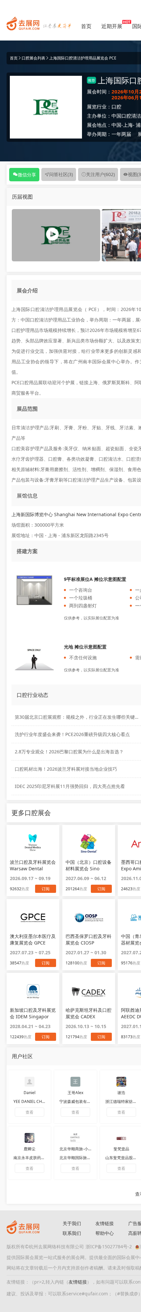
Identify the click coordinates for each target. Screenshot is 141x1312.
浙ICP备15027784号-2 (109, 1246)
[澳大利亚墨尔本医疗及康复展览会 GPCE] (33, 917)
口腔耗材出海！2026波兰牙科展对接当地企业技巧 (66, 769)
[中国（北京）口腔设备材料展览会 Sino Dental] (89, 843)
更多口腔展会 (31, 812)
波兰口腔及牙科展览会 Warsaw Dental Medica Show (33, 865)
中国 (116, 125)
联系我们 (72, 1233)
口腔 (116, 106)
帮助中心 (104, 1233)
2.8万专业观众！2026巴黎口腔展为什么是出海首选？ (69, 751)
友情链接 (104, 1223)
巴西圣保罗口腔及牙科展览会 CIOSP (88, 939)
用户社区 (22, 1056)
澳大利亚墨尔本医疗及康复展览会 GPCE (33, 939)
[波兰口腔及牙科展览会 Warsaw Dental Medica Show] (33, 843)
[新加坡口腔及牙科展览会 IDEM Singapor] (33, 991)
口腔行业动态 (32, 694)
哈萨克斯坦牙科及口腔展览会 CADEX (88, 1013)
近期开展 (111, 26)
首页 (86, 26)
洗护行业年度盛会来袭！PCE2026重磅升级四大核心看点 (72, 734)
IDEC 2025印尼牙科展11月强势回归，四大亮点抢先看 (70, 786)
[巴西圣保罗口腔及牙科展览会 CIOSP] (89, 917)
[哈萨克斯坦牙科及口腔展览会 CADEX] (89, 991)
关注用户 (100, 174)
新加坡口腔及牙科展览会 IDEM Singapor (33, 1013)
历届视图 (22, 196)
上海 (128, 125)
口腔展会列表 (33, 58)
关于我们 (72, 1223)
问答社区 (61, 174)
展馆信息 (27, 495)
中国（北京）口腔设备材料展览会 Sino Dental (88, 865)
